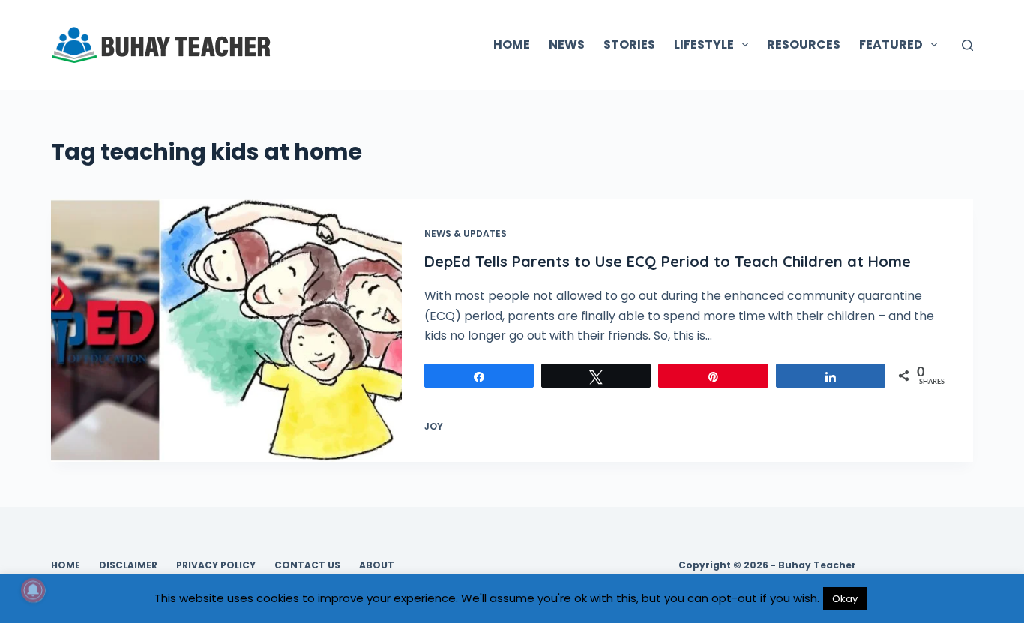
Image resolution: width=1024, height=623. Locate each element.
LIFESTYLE (704, 44)
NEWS (567, 44)
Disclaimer (128, 565)
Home (65, 565)
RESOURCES (803, 44)
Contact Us (307, 565)
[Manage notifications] (33, 590)
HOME (511, 44)
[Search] (967, 45)
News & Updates (465, 233)
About (376, 565)
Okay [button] (845, 599)
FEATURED (891, 44)
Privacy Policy (216, 565)
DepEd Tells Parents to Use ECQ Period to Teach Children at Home (667, 261)
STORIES (629, 44)
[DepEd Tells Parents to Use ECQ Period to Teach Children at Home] (226, 330)
